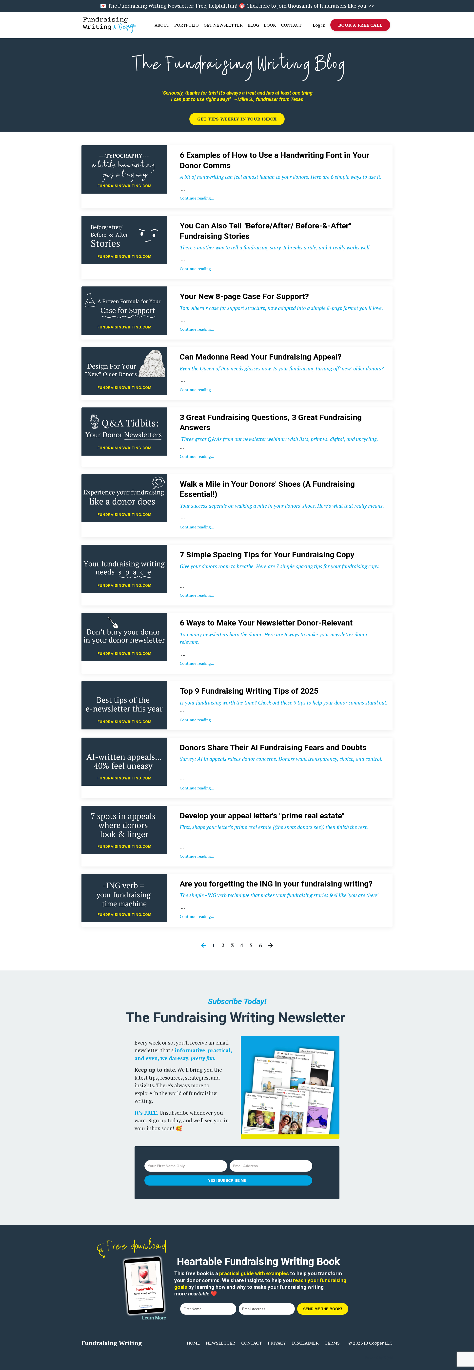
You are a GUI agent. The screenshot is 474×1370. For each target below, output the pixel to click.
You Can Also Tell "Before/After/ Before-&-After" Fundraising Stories (265, 231)
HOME (193, 1343)
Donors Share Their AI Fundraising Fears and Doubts (273, 747)
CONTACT (291, 25)
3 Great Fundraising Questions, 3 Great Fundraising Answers (271, 422)
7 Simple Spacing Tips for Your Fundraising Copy (267, 554)
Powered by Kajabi (379, 1357)
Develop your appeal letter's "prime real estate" (262, 815)
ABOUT (162, 25)
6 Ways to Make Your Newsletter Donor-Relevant (266, 622)
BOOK (270, 25)
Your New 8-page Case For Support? (244, 296)
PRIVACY (277, 1343)
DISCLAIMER (305, 1343)
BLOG (253, 25)
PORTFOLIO (186, 25)
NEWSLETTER (220, 1343)
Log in (319, 25)
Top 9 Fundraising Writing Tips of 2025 (249, 691)
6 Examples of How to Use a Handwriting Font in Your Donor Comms (274, 160)
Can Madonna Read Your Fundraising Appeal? (260, 357)
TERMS (332, 1343)
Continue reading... (197, 198)
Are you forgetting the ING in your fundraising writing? (276, 883)
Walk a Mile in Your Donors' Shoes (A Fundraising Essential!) (267, 489)
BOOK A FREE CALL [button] (360, 25)
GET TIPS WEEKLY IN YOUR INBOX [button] (236, 119)
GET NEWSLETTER (223, 25)
